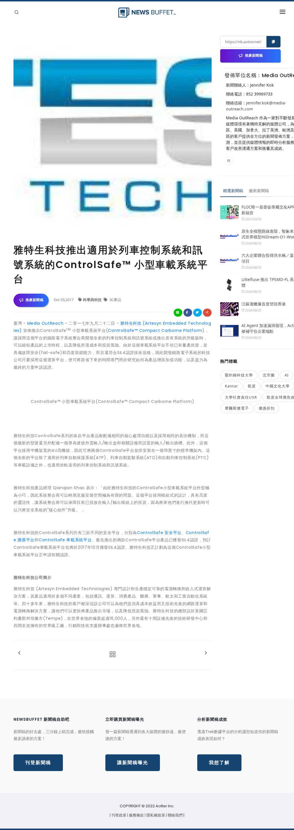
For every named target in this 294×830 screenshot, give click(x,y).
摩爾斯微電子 (237, 408)
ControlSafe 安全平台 (159, 533)
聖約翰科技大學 (239, 375)
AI (287, 375)
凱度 (252, 386)
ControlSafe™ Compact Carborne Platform (155, 330)
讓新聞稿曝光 (132, 762)
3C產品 (115, 299)
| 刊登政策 (118, 815)
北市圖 (269, 375)
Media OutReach (45, 323)
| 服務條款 (136, 815)
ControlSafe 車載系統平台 (65, 540)
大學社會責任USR (241, 397)
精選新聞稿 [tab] (233, 190)
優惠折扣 (267, 408)
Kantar (231, 386)
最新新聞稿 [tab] (259, 190)
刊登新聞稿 (38, 762)
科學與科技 (92, 299)
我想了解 (219, 762)
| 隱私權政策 (155, 815)
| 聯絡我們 (174, 815)
